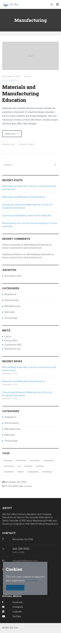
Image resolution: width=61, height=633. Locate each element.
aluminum (8, 460)
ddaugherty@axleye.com (24, 560)
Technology (10, 317)
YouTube (16, 616)
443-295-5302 (20, 548)
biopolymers (49, 460)
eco (19, 466)
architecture (21, 460)
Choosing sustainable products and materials (26, 215)
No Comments (9, 80)
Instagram (17, 606)
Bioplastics (10, 294)
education (23, 144)
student (31, 144)
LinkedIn (17, 611)
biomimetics (35, 460)
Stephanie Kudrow (12, 254)
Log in (7, 336)
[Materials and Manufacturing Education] (30, 57)
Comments (12, 344)
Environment (11, 300)
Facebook (17, 602)
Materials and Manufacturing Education (20, 93)
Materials (9, 311)
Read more (10, 134)
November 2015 (12, 275)
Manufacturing (8, 144)
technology (47, 471)
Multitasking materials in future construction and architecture (27, 246)
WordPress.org (12, 348)
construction (9, 466)
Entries (10, 340)
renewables (9, 471)
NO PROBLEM (15, 587)
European (40, 466)
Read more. (32, 580)
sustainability (33, 471)
